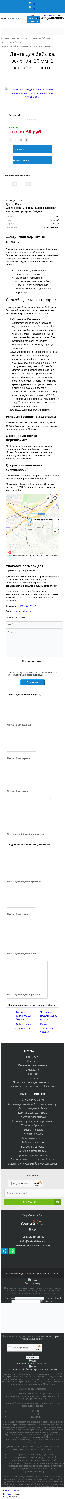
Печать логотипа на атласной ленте (33, 1159)
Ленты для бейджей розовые (24, 994)
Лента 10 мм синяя (18, 791)
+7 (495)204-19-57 (26, 605)
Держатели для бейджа (32, 1108)
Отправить (33, 682)
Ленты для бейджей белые (23, 953)
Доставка (32, 1061)
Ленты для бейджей (33, 1100)
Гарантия (32, 1074)
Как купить (32, 1057)
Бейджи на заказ (32, 1134)
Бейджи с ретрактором (32, 1151)
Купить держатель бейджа (46, 1028)
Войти (6, 1490)
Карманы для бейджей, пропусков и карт (32, 1104)
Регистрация (16, 1490)
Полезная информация (32, 1065)
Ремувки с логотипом (32, 1117)
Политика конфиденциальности (32, 1082)
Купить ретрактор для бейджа (23, 1015)
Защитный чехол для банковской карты (32, 1163)
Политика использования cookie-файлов (32, 1086)
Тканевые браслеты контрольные (32, 1121)
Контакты (32, 1078)
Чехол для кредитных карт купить (49, 1015)
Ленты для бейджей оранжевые (25, 834)
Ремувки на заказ (32, 1129)
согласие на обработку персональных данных (42, 1337)
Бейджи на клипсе (32, 1142)
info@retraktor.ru (22, 611)
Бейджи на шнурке (32, 1146)
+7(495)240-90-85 (32, 1237)
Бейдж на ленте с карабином (24, 1026)
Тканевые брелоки (32, 1125)
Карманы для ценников (32, 1112)
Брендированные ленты (32, 1155)
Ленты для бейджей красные (24, 881)
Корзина (48, 15)
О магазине (32, 1069)
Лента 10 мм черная (18, 758)
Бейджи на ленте (32, 1138)
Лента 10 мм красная (19, 724)
